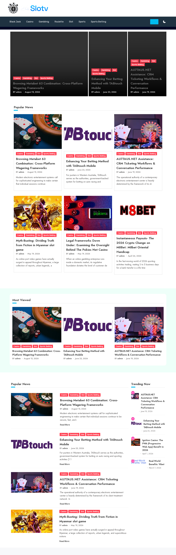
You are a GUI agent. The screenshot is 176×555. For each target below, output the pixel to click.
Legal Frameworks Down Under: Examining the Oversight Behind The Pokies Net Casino (87, 245)
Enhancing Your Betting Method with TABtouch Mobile (107, 83)
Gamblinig (44, 21)
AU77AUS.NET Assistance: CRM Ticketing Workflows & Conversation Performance (146, 79)
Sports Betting (98, 21)
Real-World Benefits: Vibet (156, 462)
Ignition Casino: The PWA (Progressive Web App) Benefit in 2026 (153, 445)
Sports (82, 21)
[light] (164, 21)
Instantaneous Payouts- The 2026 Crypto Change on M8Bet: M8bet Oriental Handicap (135, 245)
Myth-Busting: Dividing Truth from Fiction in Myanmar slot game (35, 245)
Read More (65, 425)
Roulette (59, 21)
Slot (71, 21)
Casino (29, 21)
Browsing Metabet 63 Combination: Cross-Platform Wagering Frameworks (48, 85)
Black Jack (15, 21)
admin (19, 92)
